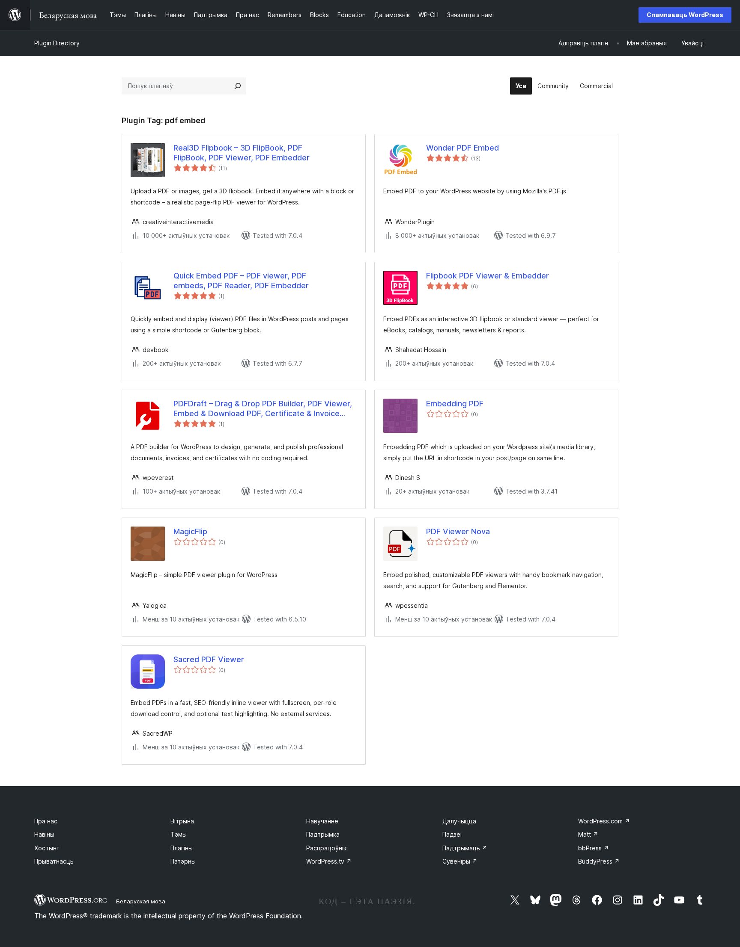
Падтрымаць (464, 848)
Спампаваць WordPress (685, 14)
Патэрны (183, 861)
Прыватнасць (54, 861)
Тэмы (178, 834)
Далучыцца (459, 821)
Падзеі (452, 834)
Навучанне (322, 821)
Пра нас (45, 821)
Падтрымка (323, 834)
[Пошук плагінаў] (237, 86)
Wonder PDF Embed (462, 147)
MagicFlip (190, 531)
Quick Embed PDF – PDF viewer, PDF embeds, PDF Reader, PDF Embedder (241, 280)
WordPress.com (604, 821)
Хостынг (46, 848)
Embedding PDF (454, 403)
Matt (588, 834)
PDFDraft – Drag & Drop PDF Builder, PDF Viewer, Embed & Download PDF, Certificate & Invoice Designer (262, 409)
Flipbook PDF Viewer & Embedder (487, 275)
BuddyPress (599, 861)
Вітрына (182, 821)
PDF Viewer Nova (458, 531)
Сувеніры (459, 861)
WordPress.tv (329, 861)
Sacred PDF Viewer (208, 659)
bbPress (593, 848)
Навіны (44, 834)
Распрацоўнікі (327, 848)
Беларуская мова (140, 901)
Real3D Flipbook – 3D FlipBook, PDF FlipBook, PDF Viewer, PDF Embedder (241, 152)
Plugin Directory (57, 43)
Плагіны (181, 848)
